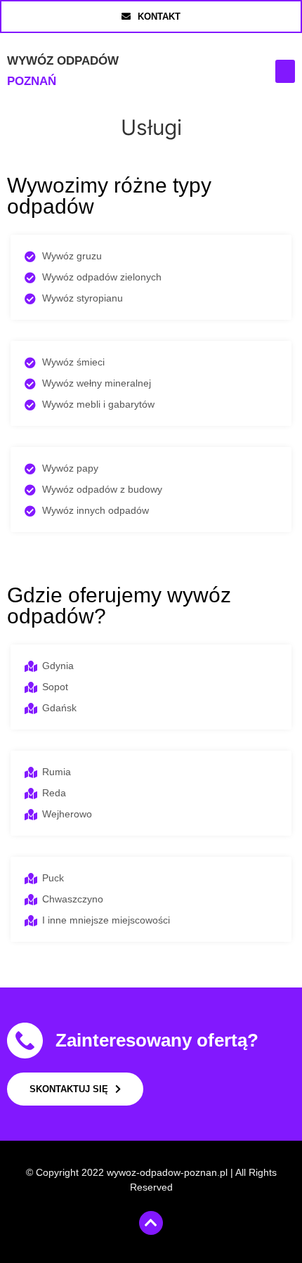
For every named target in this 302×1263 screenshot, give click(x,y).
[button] (285, 71)
